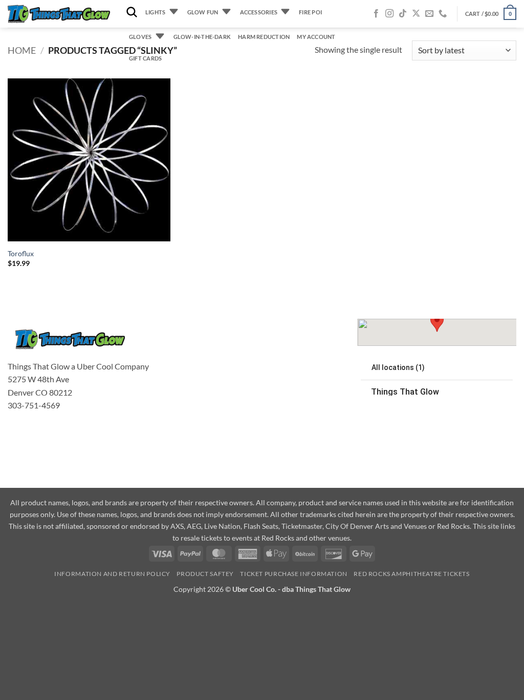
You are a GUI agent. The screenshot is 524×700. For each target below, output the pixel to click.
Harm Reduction (264, 36)
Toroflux (21, 253)
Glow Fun (203, 12)
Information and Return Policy (112, 574)
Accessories (258, 12)
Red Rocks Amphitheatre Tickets (411, 574)
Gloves (140, 36)
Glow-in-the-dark (202, 36)
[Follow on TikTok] (403, 13)
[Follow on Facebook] (376, 13)
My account (316, 36)
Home (22, 50)
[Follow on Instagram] (389, 13)
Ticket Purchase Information (293, 574)
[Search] (131, 13)
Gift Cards (145, 58)
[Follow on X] (416, 13)
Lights (155, 12)
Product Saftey (205, 574)
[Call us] (443, 13)
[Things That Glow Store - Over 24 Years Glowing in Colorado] (59, 14)
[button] (490, 14)
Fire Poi (310, 12)
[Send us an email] (429, 13)
